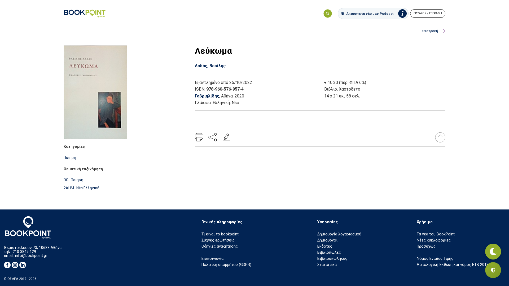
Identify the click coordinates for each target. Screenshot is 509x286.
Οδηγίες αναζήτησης (219, 246)
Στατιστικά (327, 264)
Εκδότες (324, 246)
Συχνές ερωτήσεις (218, 240)
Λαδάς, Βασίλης (210, 65)
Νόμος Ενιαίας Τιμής (435, 258)
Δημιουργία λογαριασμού (339, 234)
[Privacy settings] (493, 270)
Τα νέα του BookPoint (436, 234)
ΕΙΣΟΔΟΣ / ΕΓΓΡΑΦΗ (428, 13)
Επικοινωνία (212, 258)
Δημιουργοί (327, 240)
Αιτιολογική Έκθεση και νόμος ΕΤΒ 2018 (453, 264)
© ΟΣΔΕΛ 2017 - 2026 (20, 279)
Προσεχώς (426, 246)
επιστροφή (430, 31)
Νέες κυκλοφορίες (434, 240)
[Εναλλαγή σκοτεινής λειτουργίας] (493, 252)
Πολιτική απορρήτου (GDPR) (226, 264)
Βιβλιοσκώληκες (332, 258)
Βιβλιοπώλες (329, 252)
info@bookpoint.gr (31, 255)
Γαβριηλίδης (207, 96)
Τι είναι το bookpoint (220, 234)
